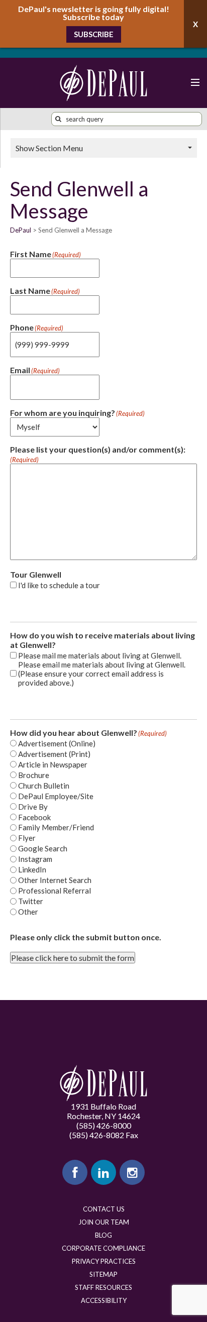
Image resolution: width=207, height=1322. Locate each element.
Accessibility (104, 1300)
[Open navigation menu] (194, 83)
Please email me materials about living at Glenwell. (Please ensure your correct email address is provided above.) (101, 673)
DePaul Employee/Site (55, 796)
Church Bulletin (43, 785)
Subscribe (94, 34)
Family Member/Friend (56, 827)
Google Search (42, 848)
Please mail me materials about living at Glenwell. (99, 655)
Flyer (27, 837)
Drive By (33, 806)
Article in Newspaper (52, 764)
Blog (103, 1235)
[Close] (195, 24)
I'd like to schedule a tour (59, 585)
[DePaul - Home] (103, 83)
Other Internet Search (54, 880)
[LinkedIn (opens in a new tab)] (103, 1172)
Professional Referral (54, 890)
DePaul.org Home (103, 1083)
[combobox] (126, 119)
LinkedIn (32, 869)
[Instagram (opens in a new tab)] (132, 1172)
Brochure (33, 775)
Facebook (34, 817)
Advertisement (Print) (54, 753)
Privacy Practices (104, 1261)
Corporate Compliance (103, 1248)
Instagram (35, 858)
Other (28, 911)
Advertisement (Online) (56, 743)
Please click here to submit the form (72, 957)
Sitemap (103, 1274)
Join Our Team (103, 1222)
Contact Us (104, 1209)
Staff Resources (103, 1287)
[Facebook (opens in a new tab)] (74, 1172)
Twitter (30, 901)
